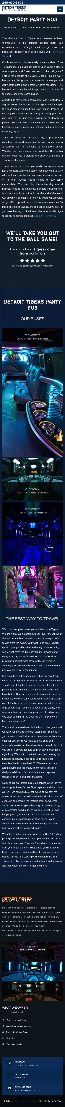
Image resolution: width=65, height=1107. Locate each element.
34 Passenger (32, 489)
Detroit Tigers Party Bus (24, 1101)
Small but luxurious (32, 950)
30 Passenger (32, 509)
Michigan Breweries (44, 216)
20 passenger (32, 335)
